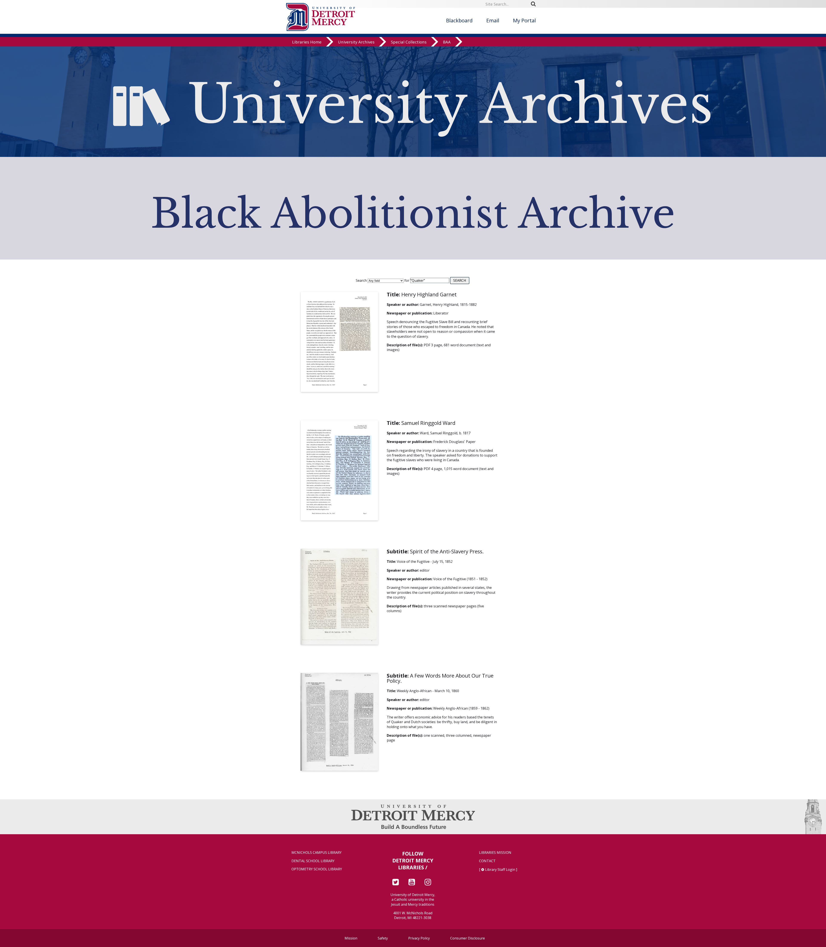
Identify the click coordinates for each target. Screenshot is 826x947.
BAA (447, 42)
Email (492, 20)
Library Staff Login (500, 869)
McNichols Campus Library (316, 853)
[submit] (535, 4)
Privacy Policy (419, 938)
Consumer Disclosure (467, 938)
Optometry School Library (316, 869)
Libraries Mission (495, 853)
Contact (487, 861)
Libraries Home (307, 42)
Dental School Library (312, 861)
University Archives (356, 42)
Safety (383, 938)
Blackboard (459, 20)
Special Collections (409, 42)
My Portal (524, 20)
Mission (351, 938)
